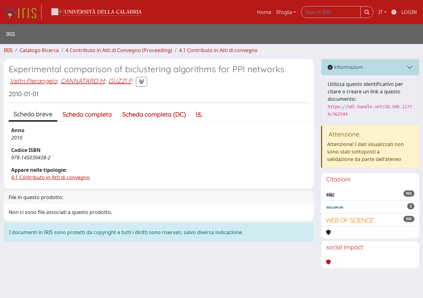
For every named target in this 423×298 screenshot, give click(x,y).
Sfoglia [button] (284, 12)
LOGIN (409, 12)
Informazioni (347, 67)
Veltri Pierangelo (33, 81)
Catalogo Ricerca (39, 50)
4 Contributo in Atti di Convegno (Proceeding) (119, 50)
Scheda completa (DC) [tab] (154, 114)
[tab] (199, 114)
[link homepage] (22, 12)
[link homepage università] (96, 12)
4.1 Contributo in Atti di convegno (218, 50)
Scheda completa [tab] (87, 114)
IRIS (8, 50)
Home (264, 12)
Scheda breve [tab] (33, 114)
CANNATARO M (83, 81)
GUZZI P (120, 81)
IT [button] (380, 12)
